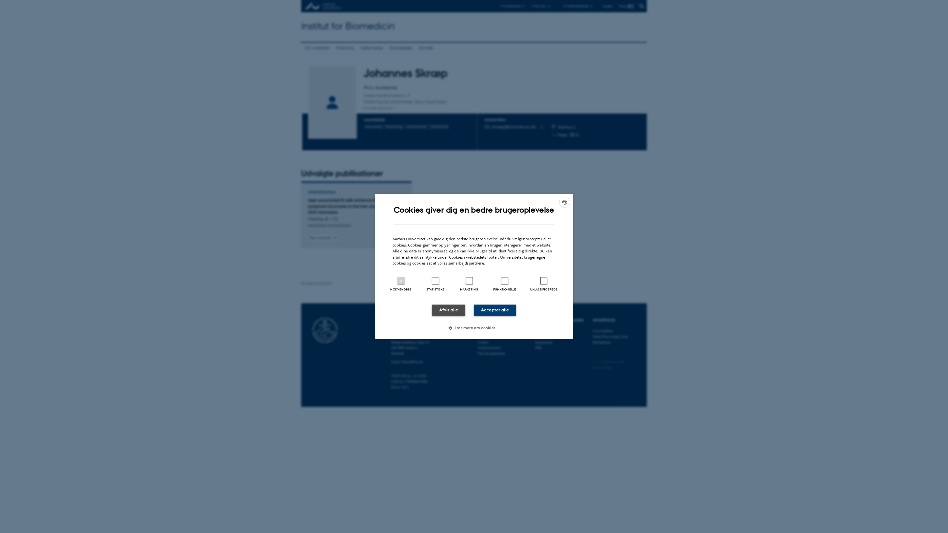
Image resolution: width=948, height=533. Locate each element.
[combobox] (564, 202)
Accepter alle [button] (495, 310)
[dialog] (474, 266)
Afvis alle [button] (448, 310)
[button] (473, 328)
